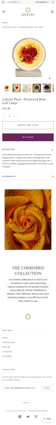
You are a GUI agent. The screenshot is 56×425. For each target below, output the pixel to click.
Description (8, 149)
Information (9, 176)
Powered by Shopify (38, 411)
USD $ (25, 403)
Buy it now (28, 137)
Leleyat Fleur (14, 411)
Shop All (6, 347)
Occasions (7, 351)
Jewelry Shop (8, 342)
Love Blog (6, 356)
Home (5, 23)
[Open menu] (6, 11)
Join (47, 388)
